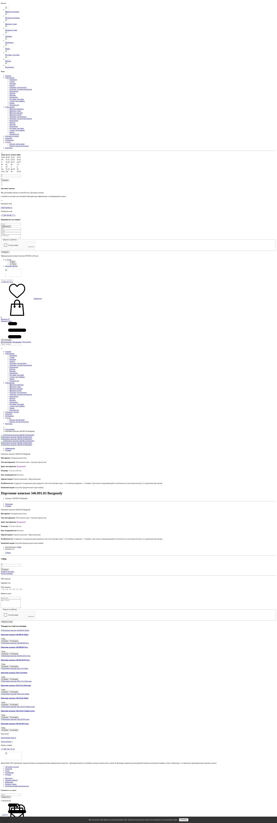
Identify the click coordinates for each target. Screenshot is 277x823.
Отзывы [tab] (8, 450)
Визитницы (14, 91)
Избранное (37, 298)
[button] (140, 78)
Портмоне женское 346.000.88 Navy (14, 647)
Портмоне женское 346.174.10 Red (14, 673)
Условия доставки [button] (7, 571)
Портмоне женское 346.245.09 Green (15, 724)
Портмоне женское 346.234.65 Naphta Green (18, 711)
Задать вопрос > (7, 741)
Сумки (12, 81)
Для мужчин (26, 342)
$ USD (12, 262)
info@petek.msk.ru (8, 738)
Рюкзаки (13, 83)
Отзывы (8, 774)
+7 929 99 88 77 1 (8, 215)
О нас (7, 771)
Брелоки (13, 95)
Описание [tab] (9, 504)
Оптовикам (9, 773)
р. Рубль (13, 264)
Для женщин (16, 342)
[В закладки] (2, 435)
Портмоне (13, 80)
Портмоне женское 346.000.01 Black (14, 634)
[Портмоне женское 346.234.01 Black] (15, 694)
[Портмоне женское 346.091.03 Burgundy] (18, 435)
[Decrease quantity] (2, 174)
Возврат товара (10, 784)
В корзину (5, 180)
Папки (12, 103)
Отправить (5, 252)
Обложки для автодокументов (21, 89)
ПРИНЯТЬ (183, 820)
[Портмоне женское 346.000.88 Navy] (15, 643)
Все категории (6, 340)
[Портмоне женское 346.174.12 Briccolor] (16, 681)
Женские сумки (15, 111)
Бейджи (12, 93)
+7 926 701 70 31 (7, 282)
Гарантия (8, 769)
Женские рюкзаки (16, 113)
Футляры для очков (17, 99)
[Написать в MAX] (5, 817)
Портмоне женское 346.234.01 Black (14, 698)
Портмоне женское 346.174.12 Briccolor (16, 685)
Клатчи (12, 85)
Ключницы (14, 97)
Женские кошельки (17, 109)
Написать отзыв (7, 622)
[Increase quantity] (2, 178)
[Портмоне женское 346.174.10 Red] (14, 668)
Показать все (14, 105)
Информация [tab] (10, 448)
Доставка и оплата (12, 767)
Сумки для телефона (17, 101)
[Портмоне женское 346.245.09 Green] (15, 719)
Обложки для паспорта (18, 87)
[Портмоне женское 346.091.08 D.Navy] (16, 656)
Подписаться (6, 226)
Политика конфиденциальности (17, 786)
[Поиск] (2, 348)
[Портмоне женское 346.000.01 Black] (15, 630)
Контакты (8, 778)
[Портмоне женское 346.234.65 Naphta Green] (18, 707)
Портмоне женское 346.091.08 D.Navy (15, 660)
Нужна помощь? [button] (7, 573)
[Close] (2, 153)
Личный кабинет (11, 780)
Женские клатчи (16, 115)
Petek (19, 547)
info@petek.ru (6, 207)
